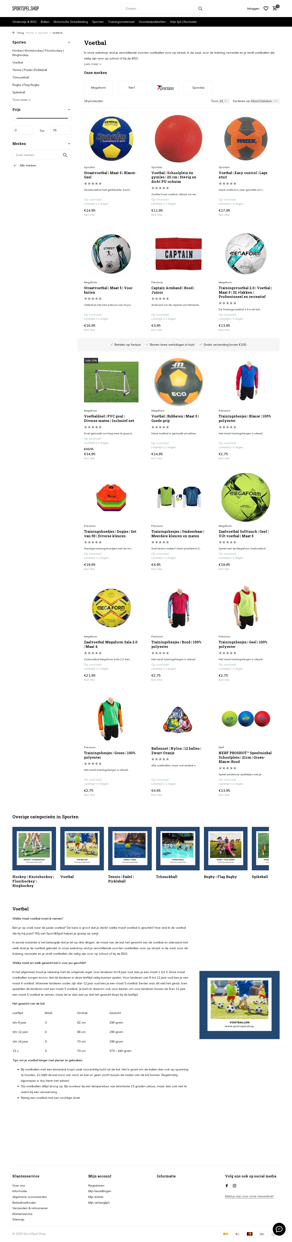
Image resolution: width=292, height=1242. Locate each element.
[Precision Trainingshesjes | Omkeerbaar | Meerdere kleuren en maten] (178, 497)
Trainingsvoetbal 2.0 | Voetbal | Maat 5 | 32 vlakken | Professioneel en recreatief (245, 292)
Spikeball (18, 92)
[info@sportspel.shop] (279, 1229)
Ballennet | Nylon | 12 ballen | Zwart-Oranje (176, 750)
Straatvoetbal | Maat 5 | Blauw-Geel (110, 175)
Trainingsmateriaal (121, 22)
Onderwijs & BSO (24, 22)
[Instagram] (234, 1186)
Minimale (22, 130)
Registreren (96, 1185)
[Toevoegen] (131, 212)
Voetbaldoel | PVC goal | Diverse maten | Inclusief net (109, 418)
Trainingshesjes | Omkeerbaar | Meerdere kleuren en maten (177, 533)
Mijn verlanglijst (98, 1202)
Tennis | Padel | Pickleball (29, 70)
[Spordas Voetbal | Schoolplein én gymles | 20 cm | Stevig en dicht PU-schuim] (178, 138)
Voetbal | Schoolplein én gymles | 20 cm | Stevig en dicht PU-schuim (173, 177)
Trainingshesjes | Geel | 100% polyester (243, 644)
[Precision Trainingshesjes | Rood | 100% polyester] (178, 608)
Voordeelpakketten (152, 22)
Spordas (89, 167)
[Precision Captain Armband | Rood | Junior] (178, 254)
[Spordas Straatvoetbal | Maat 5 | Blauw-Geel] (111, 138)
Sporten (98, 22)
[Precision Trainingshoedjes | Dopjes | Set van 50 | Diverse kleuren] (111, 497)
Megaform (90, 282)
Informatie (19, 1191)
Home (30, 32)
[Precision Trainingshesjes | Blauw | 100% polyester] (246, 382)
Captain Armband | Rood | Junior (172, 290)
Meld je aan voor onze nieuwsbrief (249, 1196)
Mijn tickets (95, 1197)
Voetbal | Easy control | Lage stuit (243, 175)
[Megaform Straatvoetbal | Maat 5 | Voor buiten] (111, 254)
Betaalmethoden (24, 1202)
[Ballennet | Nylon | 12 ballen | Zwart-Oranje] (178, 719)
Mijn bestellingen (99, 1191)
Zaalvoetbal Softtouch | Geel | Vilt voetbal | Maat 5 (243, 533)
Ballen (45, 22)
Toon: (215, 101)
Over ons (18, 1185)
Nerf (221, 747)
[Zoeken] (200, 8)
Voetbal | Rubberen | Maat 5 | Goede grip (175, 418)
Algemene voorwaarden (29, 1197)
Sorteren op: (242, 101)
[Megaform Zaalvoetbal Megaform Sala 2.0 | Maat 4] (111, 608)
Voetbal (17, 62)
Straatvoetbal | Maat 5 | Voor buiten (108, 290)
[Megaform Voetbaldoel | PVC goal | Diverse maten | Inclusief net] (111, 382)
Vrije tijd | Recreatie (183, 22)
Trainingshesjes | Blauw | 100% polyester (245, 418)
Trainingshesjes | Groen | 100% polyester (109, 755)
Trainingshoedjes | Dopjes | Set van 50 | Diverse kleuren (110, 533)
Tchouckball (20, 77)
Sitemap (18, 1219)
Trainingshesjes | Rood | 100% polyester (176, 644)
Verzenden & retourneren (30, 1208)
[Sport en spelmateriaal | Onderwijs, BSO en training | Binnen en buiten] (28, 8)
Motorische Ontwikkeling (71, 22)
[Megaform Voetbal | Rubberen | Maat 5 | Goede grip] (178, 382)
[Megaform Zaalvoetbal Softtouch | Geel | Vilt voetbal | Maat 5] (246, 497)
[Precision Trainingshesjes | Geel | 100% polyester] (246, 608)
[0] (273, 8)
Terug (20, 32)
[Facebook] (227, 1186)
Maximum (61, 130)
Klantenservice (22, 1214)
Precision (157, 282)
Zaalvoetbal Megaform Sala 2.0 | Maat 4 (110, 644)
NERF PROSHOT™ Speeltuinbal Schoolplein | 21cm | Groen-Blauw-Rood (245, 757)
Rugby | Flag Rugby (25, 85)
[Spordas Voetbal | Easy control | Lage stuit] (246, 138)
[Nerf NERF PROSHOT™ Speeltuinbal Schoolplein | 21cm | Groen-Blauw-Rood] (246, 719)
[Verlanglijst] (266, 8)
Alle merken (27, 165)
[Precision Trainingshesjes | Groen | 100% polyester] (111, 719)
